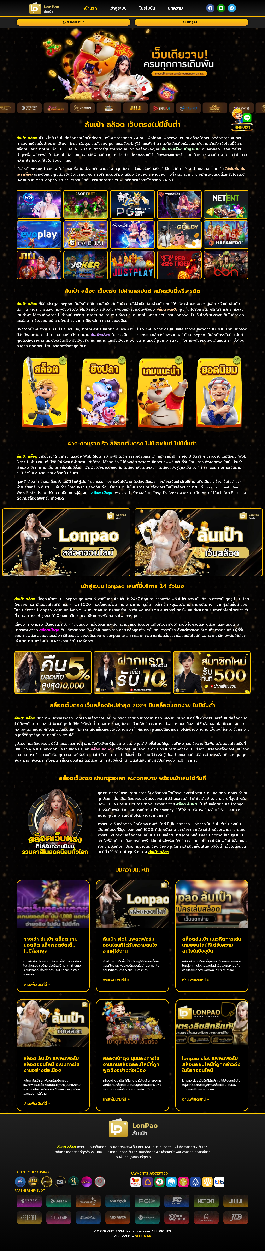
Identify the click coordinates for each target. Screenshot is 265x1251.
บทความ (175, 8)
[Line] (221, 8)
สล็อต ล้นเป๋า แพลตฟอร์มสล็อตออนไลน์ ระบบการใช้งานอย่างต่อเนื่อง (51, 1064)
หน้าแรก (89, 8)
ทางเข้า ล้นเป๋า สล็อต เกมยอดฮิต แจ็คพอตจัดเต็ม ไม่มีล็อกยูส (50, 945)
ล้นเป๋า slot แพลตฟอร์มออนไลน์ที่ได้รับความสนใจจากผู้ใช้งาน (130, 945)
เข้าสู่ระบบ (118, 8)
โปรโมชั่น (147, 8)
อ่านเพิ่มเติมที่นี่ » (36, 984)
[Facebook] (210, 8)
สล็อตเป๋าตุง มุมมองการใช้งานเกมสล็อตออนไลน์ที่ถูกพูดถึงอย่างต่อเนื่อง (131, 1064)
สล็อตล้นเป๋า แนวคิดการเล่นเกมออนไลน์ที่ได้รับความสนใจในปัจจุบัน (211, 945)
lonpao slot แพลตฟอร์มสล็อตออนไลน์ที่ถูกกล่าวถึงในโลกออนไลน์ (211, 1064)
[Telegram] (232, 8)
